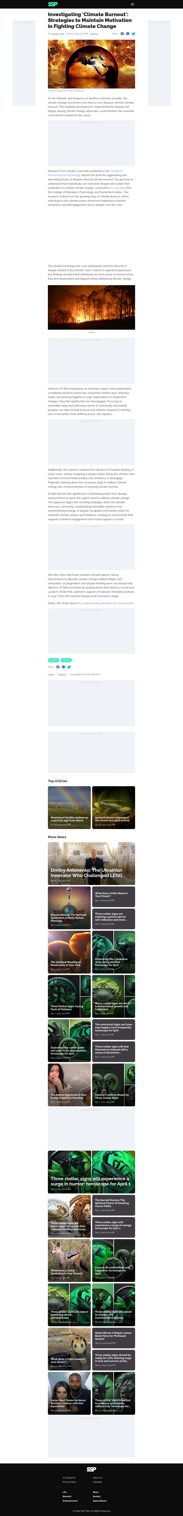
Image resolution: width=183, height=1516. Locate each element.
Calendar (97, 1482)
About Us (97, 1477)
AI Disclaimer (69, 1477)
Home (51, 674)
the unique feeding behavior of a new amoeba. (105, 603)
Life (65, 1492)
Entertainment (70, 1501)
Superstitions (100, 1501)
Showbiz (67, 1496)
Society (97, 1496)
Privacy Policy (69, 1482)
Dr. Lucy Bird (117, 187)
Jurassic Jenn (57, 33)
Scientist (53, 660)
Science (94, 33)
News (96, 1492)
